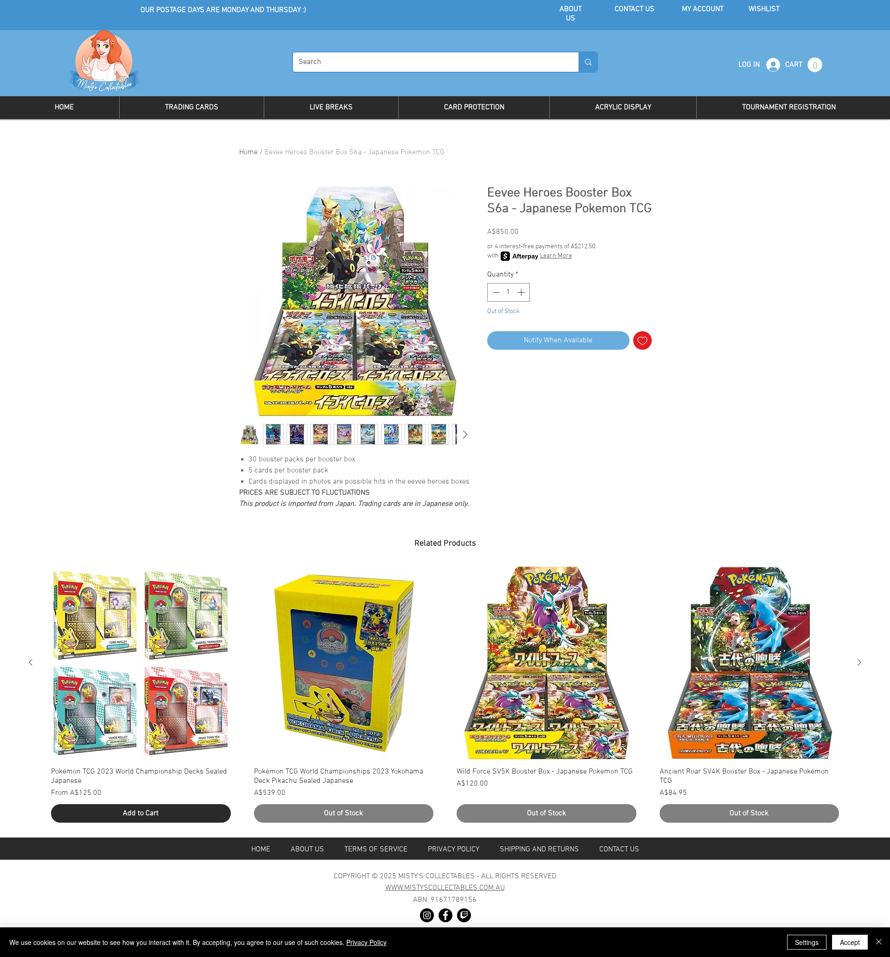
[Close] (878, 942)
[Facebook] (445, 915)
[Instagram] (427, 915)
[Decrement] (495, 292)
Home (248, 152)
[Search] (587, 62)
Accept (850, 942)
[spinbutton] (508, 292)
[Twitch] (464, 915)
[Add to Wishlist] (642, 340)
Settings (807, 942)
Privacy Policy (366, 942)
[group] (445, 698)
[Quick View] (141, 663)
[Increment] (521, 292)
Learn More (556, 256)
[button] (814, 64)
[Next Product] (859, 662)
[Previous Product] (30, 662)
